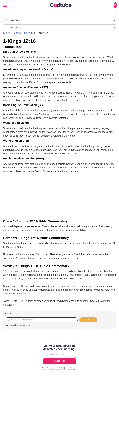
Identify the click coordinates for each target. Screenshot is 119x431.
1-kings (15, 33)
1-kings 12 (28, 33)
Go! (88, 320)
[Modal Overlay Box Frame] (59, 357)
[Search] (115, 5)
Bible (6, 33)
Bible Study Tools (22, 325)
